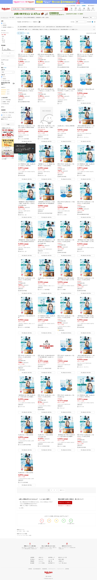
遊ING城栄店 (41, 409)
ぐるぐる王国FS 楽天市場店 (25, 444)
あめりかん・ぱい (43, 175)
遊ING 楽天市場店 (62, 176)
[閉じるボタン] (94, 27)
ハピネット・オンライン (84, 137)
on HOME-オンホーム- (43, 327)
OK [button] (33, 148)
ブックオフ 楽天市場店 (24, 138)
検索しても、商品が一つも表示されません (28, 505)
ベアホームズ (61, 368)
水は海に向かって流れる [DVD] (25, 434)
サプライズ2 (81, 251)
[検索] (66, 9)
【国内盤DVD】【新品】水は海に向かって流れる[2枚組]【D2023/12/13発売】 (26, 241)
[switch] (13, 83)
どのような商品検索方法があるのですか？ (28, 503)
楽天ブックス (81, 100)
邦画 (28, 531)
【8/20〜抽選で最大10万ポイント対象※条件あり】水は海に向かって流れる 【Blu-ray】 (85, 127)
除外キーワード (4, 119)
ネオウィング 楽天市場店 (44, 289)
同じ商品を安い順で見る (86, 103)
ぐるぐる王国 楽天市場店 (44, 446)
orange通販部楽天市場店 (64, 67)
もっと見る (21, 507)
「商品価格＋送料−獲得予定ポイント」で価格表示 (27, 21)
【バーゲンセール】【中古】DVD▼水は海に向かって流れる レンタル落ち (26, 56)
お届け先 (3, 69)
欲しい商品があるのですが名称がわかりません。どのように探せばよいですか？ (36, 501)
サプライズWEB (82, 175)
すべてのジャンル (4, 17)
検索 (8, 56)
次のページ (62, 490)
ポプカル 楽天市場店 (24, 482)
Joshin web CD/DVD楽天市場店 (45, 213)
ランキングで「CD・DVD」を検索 (24, 535)
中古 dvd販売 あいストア (44, 67)
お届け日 (3, 74)
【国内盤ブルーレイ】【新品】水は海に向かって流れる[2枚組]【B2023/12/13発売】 (46, 165)
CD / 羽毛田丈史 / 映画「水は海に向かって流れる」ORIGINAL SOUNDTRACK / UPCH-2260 (26, 165)
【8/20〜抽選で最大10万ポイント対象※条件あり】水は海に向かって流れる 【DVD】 (85, 357)
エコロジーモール (23, 67)
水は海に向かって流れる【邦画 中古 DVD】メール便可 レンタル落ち (66, 91)
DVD (24, 531)
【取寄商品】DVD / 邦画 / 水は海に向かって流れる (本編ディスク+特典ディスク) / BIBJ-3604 (85, 241)
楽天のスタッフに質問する (65, 502)
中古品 (2, 64)
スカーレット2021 (63, 214)
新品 (2, 62)
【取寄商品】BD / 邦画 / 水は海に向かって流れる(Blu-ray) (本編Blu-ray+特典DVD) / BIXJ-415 (26, 397)
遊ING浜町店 (61, 330)
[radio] (1, 23)
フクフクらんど (42, 101)
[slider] (1, 50)
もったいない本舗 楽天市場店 (45, 368)
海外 (5, 67)
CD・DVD (19, 531)
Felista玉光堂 (22, 175)
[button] (91, 5)
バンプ (60, 103)
